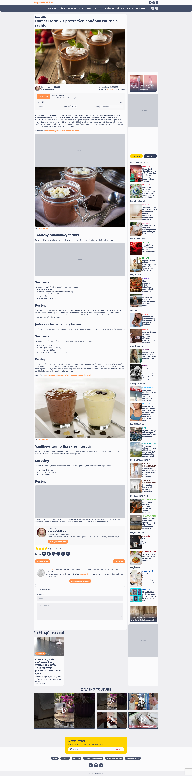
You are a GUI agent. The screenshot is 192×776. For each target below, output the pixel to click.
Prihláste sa (50, 569)
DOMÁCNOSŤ (109, 8)
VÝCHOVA (120, 8)
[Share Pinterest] (58, 554)
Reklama (76, 758)
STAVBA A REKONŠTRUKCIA (149, 465)
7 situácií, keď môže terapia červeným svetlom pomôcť (148, 248)
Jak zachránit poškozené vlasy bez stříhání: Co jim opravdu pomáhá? (148, 321)
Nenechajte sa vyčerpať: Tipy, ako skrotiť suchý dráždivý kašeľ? (149, 355)
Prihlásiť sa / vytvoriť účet (80, 581)
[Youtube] (153, 2)
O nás (55, 758)
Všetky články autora (58, 542)
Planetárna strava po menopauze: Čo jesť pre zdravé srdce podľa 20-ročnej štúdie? (148, 192)
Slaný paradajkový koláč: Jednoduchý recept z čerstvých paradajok (149, 286)
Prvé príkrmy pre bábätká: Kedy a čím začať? (62, 131)
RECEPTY (98, 8)
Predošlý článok (42, 561)
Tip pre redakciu (133, 758)
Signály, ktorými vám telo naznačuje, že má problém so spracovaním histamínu (149, 266)
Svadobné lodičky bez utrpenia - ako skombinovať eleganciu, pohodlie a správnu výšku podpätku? (149, 213)
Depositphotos (43, 228)
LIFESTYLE (146, 166)
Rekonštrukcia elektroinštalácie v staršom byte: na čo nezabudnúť (149, 473)
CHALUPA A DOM (149, 500)
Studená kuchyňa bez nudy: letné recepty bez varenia (149, 557)
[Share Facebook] (44, 554)
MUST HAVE (146, 223)
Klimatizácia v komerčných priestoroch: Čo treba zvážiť (148, 488)
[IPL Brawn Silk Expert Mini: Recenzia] (143, 720)
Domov (37, 17)
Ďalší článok (119, 561)
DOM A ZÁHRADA (149, 443)
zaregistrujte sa (85, 574)
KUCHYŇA (146, 536)
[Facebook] (150, 2)
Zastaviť (41, 107)
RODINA (130, 8)
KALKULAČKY (141, 8)
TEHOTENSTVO (51, 8)
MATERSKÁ (72, 8)
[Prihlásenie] (152, 8)
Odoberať (119, 749)
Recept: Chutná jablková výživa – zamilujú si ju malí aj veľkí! (68, 375)
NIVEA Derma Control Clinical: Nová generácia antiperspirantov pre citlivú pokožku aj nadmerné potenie (149, 413)
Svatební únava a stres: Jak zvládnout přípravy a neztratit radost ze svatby (149, 337)
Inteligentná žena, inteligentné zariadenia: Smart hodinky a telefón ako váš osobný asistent (149, 374)
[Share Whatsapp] (49, 554)
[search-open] (156, 8)
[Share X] (54, 554)
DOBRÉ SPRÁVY (148, 387)
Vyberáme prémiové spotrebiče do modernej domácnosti (147, 543)
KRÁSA (145, 295)
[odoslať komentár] (121, 616)
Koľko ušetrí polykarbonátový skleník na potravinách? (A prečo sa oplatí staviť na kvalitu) (149, 451)
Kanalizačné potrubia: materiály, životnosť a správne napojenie (147, 507)
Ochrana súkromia (114, 758)
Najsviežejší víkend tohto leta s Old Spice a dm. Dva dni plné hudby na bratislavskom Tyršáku (149, 175)
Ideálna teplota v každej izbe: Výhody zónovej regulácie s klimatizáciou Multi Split (149, 524)
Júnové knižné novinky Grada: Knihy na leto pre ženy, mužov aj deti (149, 596)
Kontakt (65, 758)
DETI (144, 428)
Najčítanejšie (136, 156)
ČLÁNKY (145, 350)
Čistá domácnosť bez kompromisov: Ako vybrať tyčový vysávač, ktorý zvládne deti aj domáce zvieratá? (149, 580)
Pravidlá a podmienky (93, 758)
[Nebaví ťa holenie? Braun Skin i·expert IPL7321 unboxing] (112, 720)
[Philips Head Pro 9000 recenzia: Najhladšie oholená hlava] (143, 701)
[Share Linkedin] (63, 554)
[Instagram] (157, 2)
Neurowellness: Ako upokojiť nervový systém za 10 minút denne (148, 301)
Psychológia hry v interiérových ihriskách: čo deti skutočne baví (149, 434)
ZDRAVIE (89, 8)
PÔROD (63, 8)
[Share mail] (68, 554)
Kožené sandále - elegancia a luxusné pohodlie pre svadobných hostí (149, 230)
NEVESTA (145, 205)
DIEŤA (81, 8)
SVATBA (145, 330)
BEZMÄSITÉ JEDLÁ (149, 552)
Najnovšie (150, 156)
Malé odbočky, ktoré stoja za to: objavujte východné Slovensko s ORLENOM (149, 395)
